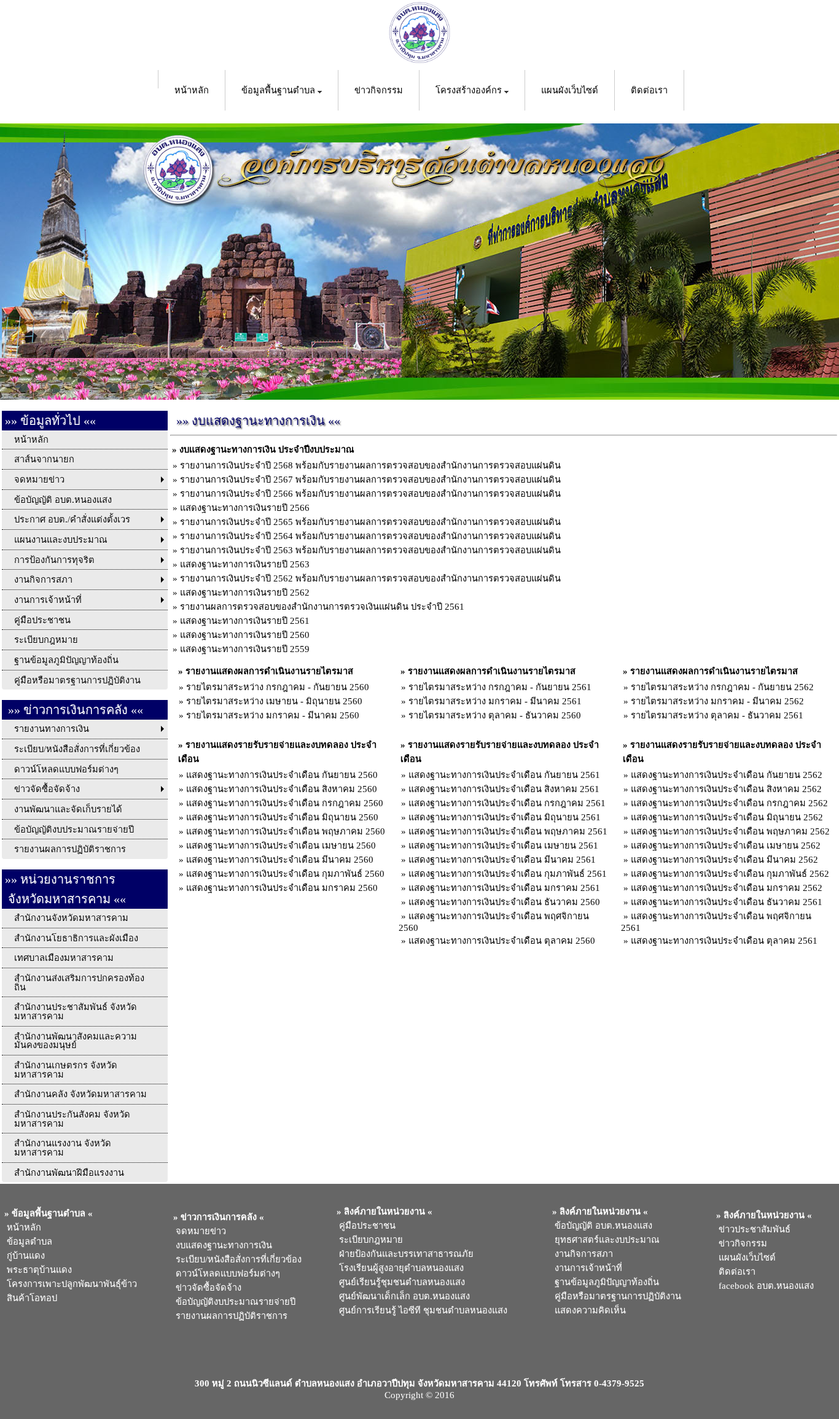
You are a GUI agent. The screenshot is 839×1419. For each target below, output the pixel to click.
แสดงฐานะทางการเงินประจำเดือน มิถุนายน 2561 (504, 817)
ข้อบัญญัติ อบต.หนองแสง (601, 1225)
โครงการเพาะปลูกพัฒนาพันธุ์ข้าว (69, 1284)
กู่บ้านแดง (23, 1256)
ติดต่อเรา (649, 90)
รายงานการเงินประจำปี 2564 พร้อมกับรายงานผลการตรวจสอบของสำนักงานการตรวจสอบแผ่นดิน (370, 536)
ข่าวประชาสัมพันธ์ (752, 1229)
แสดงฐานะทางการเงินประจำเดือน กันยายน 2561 (504, 775)
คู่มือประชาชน (365, 1225)
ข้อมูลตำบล (27, 1241)
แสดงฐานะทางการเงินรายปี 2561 (245, 621)
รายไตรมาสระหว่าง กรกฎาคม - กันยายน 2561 (499, 687)
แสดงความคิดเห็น (588, 1310)
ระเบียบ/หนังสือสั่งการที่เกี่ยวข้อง (236, 1259)
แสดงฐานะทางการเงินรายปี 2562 (245, 592)
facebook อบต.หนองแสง (764, 1286)
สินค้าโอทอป (29, 1298)
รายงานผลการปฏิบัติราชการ (230, 1316)
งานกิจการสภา (581, 1254)
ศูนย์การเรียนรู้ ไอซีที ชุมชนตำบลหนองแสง (420, 1310)
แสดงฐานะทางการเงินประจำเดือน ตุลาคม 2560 (501, 941)
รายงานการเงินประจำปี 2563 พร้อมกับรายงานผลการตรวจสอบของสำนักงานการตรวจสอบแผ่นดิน (370, 550)
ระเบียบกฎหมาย (368, 1240)
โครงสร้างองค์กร (469, 90)
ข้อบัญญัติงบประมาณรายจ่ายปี (233, 1302)
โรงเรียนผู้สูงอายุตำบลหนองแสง (399, 1268)
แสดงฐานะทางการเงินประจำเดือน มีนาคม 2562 (724, 860)
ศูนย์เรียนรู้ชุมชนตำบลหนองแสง (399, 1282)
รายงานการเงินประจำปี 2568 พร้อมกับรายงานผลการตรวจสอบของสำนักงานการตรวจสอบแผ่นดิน (370, 465)
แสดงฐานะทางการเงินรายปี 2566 (245, 508)
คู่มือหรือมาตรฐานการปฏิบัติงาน (615, 1296)
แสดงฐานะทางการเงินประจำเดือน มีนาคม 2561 (502, 860)
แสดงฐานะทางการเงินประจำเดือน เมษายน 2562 (726, 845)
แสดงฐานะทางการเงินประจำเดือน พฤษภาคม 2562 (730, 831)
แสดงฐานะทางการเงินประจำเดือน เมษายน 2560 (281, 845)
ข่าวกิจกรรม (378, 90)
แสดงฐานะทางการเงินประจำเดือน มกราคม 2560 (282, 888)
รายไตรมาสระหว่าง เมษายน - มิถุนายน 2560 (274, 701)
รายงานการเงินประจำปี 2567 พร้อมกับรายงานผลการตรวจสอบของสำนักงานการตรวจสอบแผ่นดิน (370, 479)
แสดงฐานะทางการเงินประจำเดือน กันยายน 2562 (726, 775)
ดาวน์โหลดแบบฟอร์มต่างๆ (225, 1273)
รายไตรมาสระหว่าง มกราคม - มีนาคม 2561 (495, 701)
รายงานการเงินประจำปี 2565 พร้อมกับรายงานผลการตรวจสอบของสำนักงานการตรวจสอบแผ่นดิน (370, 522)
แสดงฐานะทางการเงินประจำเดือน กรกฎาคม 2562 (729, 803)
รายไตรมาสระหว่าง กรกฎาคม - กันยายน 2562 (722, 687)
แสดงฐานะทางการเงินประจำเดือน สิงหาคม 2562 (726, 789)
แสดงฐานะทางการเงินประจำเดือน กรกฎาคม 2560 (284, 803)
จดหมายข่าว (198, 1231)
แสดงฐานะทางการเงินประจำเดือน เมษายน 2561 (503, 845)
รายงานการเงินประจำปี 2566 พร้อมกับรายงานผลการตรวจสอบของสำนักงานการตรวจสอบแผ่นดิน (370, 494)
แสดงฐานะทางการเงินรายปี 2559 (245, 649)
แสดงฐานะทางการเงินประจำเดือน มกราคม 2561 (504, 888)
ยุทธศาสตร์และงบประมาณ (605, 1240)
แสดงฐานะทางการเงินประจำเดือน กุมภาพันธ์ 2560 (285, 874)
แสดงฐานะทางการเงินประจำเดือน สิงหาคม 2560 (281, 789)
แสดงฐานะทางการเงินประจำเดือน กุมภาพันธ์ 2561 (507, 874)
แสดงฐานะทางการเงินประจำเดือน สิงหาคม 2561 (503, 789)
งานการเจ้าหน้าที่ (586, 1268)
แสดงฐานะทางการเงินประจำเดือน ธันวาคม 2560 (504, 902)
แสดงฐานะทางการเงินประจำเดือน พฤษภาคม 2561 (507, 831)
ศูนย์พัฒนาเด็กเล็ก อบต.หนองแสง (402, 1296)
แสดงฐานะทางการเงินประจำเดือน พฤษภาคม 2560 (285, 831)
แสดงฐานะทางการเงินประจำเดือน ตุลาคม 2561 (724, 941)
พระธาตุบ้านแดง (37, 1270)
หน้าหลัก (191, 90)
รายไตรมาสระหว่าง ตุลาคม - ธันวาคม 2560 (494, 715)
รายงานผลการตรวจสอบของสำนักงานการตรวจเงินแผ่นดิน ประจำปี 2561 (322, 607)
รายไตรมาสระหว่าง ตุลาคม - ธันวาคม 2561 (717, 715)
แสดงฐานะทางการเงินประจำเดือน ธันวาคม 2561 (726, 902)
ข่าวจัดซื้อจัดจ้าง (206, 1288)
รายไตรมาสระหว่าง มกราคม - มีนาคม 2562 (717, 701)
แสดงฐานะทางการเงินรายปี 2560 (245, 635)
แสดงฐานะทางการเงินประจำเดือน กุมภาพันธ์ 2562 (730, 874)
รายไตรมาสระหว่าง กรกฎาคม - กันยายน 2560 (277, 687)
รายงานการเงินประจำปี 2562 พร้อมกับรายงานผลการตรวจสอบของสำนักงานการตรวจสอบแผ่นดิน (370, 578)
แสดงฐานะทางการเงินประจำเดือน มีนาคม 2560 (279, 860)
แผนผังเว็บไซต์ (569, 90)
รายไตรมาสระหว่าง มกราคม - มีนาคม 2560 (272, 715)
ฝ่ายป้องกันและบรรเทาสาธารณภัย (404, 1254)
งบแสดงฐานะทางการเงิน (221, 1245)
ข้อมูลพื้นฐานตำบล (279, 90)
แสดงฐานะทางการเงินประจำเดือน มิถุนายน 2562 (727, 817)
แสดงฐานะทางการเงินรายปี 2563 (245, 564)
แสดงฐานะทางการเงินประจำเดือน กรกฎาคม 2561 (507, 803)
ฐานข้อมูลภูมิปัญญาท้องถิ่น (604, 1282)
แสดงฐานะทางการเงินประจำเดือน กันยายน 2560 (282, 775)
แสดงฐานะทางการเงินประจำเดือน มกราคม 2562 (726, 888)
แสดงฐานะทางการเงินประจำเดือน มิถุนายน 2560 (282, 817)
